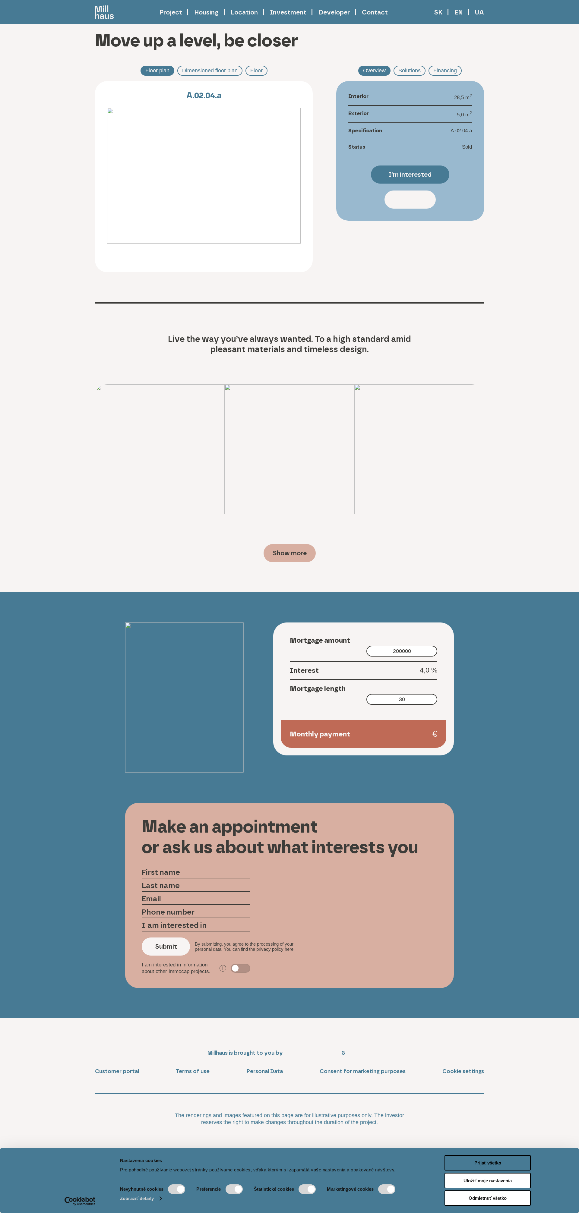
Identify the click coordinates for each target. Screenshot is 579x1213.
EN (458, 12)
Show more (290, 553)
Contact (375, 12)
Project (171, 12)
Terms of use (193, 1071)
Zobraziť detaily (137, 1198)
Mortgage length (318, 688)
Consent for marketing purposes (363, 1071)
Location (244, 12)
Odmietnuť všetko (488, 1198)
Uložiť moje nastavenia (488, 1180)
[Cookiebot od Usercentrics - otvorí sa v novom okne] (80, 1201)
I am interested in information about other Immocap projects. (182, 968)
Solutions (409, 71)
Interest (304, 670)
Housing (206, 12)
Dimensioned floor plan (210, 71)
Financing (445, 71)
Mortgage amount (320, 640)
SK (438, 12)
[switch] (234, 1189)
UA (479, 12)
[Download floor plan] (114, 258)
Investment (288, 12)
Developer (334, 12)
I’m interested (410, 174)
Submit (166, 946)
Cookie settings (463, 1071)
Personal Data (265, 1071)
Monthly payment (320, 734)
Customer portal (117, 1071)
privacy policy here (274, 949)
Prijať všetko (487, 1162)
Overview (374, 71)
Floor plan (157, 71)
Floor (256, 71)
